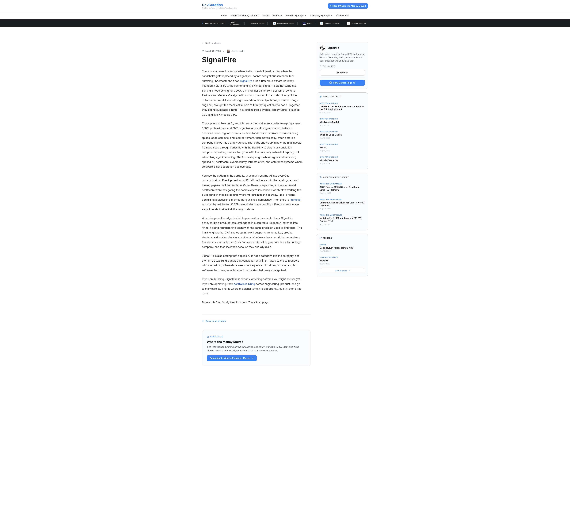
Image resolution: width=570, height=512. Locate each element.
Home (224, 15)
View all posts (341, 271)
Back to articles (212, 43)
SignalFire (246, 80)
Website (344, 72)
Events (276, 15)
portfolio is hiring (244, 284)
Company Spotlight (320, 15)
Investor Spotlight (295, 15)
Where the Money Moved (244, 15)
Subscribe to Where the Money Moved (230, 358)
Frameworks (342, 15)
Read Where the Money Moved (349, 6)
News (266, 15)
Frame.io (295, 199)
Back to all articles (215, 321)
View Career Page (342, 82)
